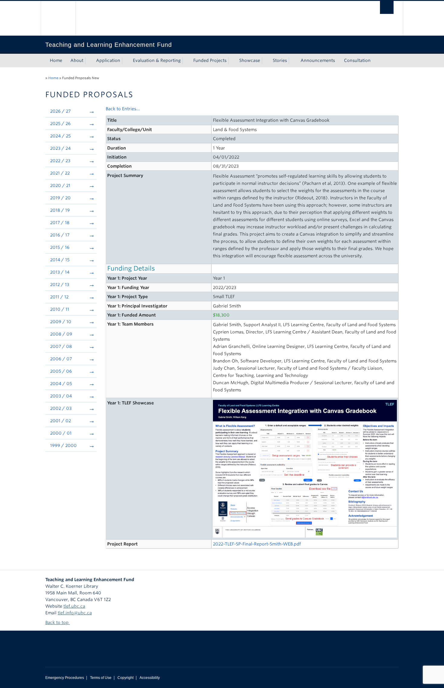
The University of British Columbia (58, 18)
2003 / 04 (61, 396)
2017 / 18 (59, 222)
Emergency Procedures (64, 678)
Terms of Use (100, 678)
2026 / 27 (60, 111)
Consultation (357, 60)
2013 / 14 (59, 272)
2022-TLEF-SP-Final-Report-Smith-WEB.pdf (257, 544)
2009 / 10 (60, 321)
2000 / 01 (61, 433)
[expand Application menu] (125, 60)
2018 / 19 (60, 210)
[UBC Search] (387, 7)
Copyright (125, 678)
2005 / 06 (61, 371)
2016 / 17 (59, 235)
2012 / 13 (59, 284)
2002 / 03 (61, 408)
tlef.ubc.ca (74, 606)
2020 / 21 (60, 185)
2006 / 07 (61, 358)
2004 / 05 (61, 383)
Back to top (57, 622)
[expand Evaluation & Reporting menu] (186, 60)
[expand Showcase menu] (265, 60)
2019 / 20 (60, 197)
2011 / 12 (59, 296)
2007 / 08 (61, 346)
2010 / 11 (59, 309)
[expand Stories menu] (292, 60)
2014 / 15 (59, 259)
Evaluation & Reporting (157, 60)
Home (56, 60)
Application (108, 60)
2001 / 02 (60, 420)
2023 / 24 (60, 148)
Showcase (249, 60)
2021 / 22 (60, 173)
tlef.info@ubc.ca (75, 612)
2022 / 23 (60, 160)
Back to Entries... (123, 108)
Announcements (318, 60)
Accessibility (150, 678)
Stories (280, 60)
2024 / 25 (60, 135)
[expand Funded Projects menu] (232, 60)
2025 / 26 (60, 123)
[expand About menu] (88, 60)
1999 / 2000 (63, 445)
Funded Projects (210, 60)
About (76, 60)
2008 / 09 (61, 334)
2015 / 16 (59, 247)
